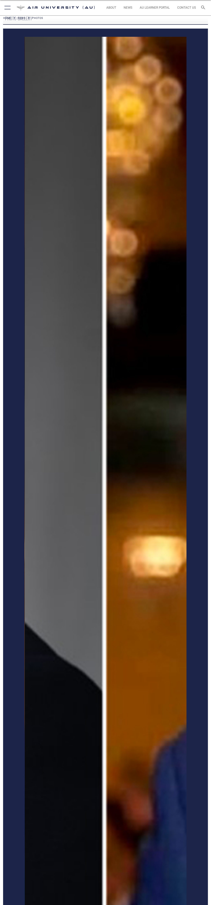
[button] (6, 7)
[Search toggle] (203, 7)
